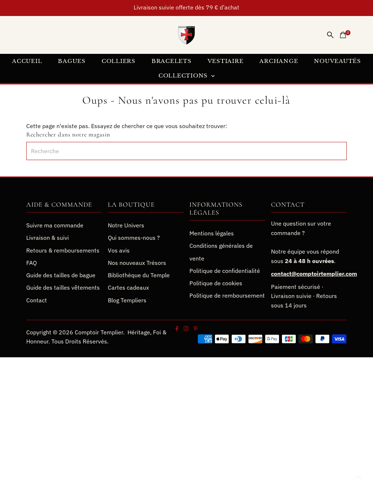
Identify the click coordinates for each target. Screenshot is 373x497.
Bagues (72, 60)
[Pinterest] (195, 329)
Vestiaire (226, 60)
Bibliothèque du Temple (139, 275)
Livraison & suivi (47, 237)
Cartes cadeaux (128, 287)
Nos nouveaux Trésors (137, 262)
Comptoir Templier (99, 332)
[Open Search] (330, 35)
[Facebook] (177, 329)
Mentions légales (211, 233)
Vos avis (119, 250)
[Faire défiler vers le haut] (358, 477)
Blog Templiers (127, 300)
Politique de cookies (215, 283)
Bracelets (172, 60)
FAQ (31, 262)
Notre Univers (126, 225)
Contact (36, 300)
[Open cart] (343, 35)
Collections (183, 75)
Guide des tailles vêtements (63, 287)
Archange (278, 60)
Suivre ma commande (54, 225)
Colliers (119, 60)
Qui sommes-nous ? (134, 237)
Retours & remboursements (62, 250)
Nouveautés (337, 60)
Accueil (27, 60)
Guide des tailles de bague (60, 275)
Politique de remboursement (227, 295)
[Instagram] (185, 329)
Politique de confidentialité (224, 270)
